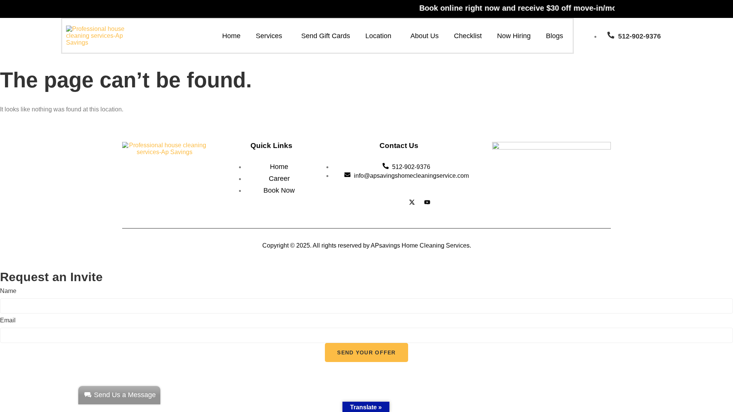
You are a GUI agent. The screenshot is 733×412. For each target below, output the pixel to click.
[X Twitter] (412, 203)
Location (378, 36)
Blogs (554, 36)
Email (8, 320)
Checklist (468, 36)
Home (231, 36)
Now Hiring (514, 36)
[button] (271, 36)
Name (8, 291)
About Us (424, 36)
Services (269, 36)
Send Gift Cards (325, 36)
